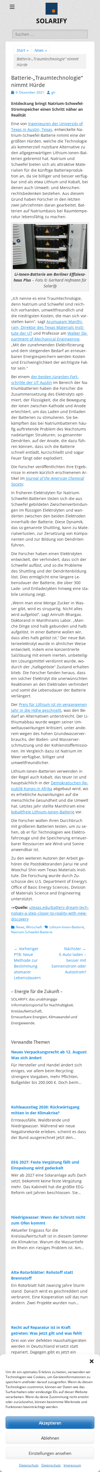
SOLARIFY (51, 21)
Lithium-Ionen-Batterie (66, 927)
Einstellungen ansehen (50, 1453)
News (40, 50)
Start (23, 50)
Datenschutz (29, 1465)
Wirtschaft (34, 927)
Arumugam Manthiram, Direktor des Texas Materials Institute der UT (47, 327)
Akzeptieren (50, 1422)
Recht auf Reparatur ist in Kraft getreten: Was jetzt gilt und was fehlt (46, 1330)
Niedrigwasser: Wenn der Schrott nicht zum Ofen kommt (48, 1220)
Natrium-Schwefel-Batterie (31, 932)
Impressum (72, 1465)
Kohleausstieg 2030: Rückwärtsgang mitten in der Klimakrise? (45, 1109)
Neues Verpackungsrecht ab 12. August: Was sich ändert (49, 1054)
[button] (91, 1361)
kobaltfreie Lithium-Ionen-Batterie (42, 811)
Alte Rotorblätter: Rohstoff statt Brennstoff (42, 1275)
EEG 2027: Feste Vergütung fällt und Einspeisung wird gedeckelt (45, 1165)
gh (53, 92)
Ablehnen (50, 1438)
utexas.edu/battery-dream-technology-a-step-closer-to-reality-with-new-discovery (50, 913)
